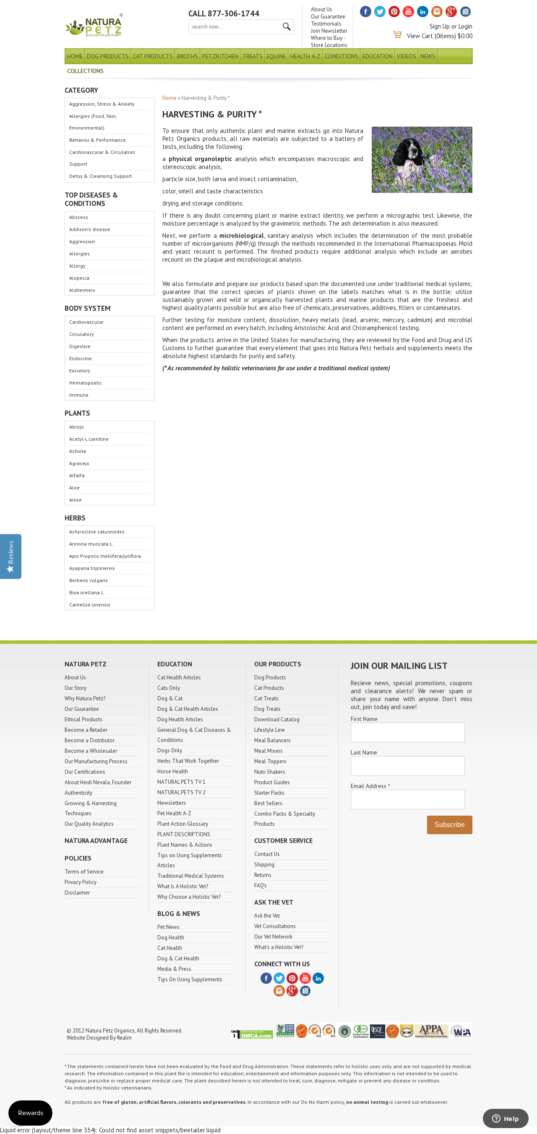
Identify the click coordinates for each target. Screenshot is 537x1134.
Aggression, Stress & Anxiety (102, 104)
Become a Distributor (90, 740)
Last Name (364, 752)
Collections (85, 71)
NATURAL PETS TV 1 (181, 781)
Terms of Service (84, 871)
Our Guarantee (328, 16)
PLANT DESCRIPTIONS (183, 834)
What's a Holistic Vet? (278, 947)
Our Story (75, 688)
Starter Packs (269, 792)
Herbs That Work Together (188, 761)
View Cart (420, 36)
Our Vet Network (273, 936)
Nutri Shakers (269, 771)
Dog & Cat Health (178, 958)
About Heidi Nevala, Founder (98, 782)
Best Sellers (268, 803)
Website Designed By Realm (99, 1037)
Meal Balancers (272, 740)
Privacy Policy (80, 882)
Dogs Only (169, 750)
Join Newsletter (329, 30)
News (427, 56)
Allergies (79, 253)
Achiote (77, 451)
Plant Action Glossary (182, 823)
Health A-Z (305, 56)
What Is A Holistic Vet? (182, 886)
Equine (276, 56)
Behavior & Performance (97, 140)
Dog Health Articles (180, 719)
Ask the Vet (267, 915)
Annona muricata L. (91, 544)
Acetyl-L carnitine (89, 439)
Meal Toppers (270, 761)
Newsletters (171, 802)
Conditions (341, 56)
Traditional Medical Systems (190, 875)
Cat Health (169, 948)
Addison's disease (89, 229)
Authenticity (78, 792)
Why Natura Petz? (85, 698)
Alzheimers (82, 290)
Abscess (78, 217)
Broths (187, 56)
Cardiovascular (86, 322)
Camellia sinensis (89, 604)
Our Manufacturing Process (96, 761)
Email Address (370, 786)
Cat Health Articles (179, 677)
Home (75, 56)
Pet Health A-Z (174, 813)
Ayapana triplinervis (92, 568)
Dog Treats (267, 709)
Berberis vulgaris (88, 580)
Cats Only (168, 688)
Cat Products (153, 56)
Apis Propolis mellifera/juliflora (105, 556)
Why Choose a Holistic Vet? (189, 896)
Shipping (264, 864)
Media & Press (174, 969)
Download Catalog (277, 719)
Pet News (168, 927)
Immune (79, 395)
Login (465, 26)
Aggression (82, 241)
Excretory (79, 370)
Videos (406, 56)
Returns (262, 875)
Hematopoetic (85, 383)
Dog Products (108, 56)
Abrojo (76, 427)
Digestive (80, 346)
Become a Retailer (86, 729)
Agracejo (79, 463)
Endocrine (80, 358)
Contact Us (267, 854)
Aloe (74, 487)
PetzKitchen (220, 56)
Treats (252, 56)
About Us (321, 9)
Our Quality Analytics (89, 823)
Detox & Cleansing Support (100, 176)
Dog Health (170, 937)
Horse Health (172, 771)
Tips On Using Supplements (189, 979)
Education (377, 56)
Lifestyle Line (269, 729)
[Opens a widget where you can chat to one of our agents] (505, 1119)
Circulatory (81, 334)
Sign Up (440, 26)
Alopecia (79, 278)
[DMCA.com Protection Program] (252, 1037)
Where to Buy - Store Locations (329, 41)
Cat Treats (266, 698)
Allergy (77, 266)
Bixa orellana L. (87, 592)
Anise (75, 500)
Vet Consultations (275, 926)
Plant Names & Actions (184, 844)
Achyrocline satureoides (97, 531)
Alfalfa (77, 475)
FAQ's (260, 885)
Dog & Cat (169, 698)
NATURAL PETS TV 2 (181, 792)
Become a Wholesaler (91, 750)
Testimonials (326, 23)
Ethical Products (83, 719)
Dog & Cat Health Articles (187, 709)
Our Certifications (85, 771)
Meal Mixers (268, 750)
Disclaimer (77, 892)
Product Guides (272, 782)
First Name (364, 719)
